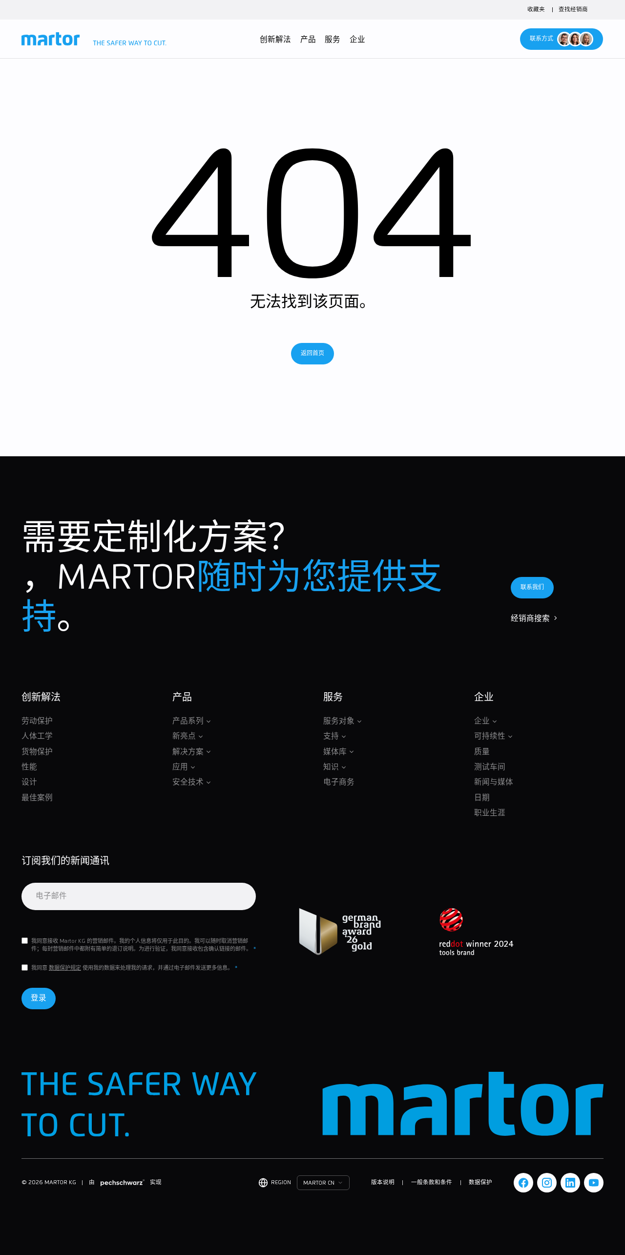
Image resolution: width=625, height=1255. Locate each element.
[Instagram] (547, 1182)
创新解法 (275, 39)
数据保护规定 (65, 968)
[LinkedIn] (570, 1182)
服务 (332, 39)
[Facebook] (523, 1182)
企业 (357, 39)
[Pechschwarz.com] (123, 1182)
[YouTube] (594, 1182)
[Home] (94, 39)
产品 (308, 39)
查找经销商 (573, 9)
